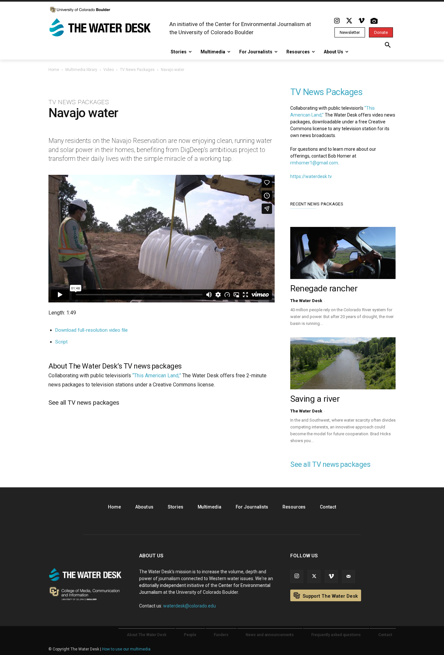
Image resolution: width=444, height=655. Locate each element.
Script (61, 342)
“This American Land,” (156, 375)
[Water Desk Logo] (101, 28)
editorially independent (162, 585)
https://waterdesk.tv (311, 176)
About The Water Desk (146, 635)
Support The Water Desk (329, 596)
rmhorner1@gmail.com (314, 162)
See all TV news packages (83, 402)
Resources (294, 506)
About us (144, 506)
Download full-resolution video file (91, 330)
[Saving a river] (343, 363)
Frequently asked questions (335, 635)
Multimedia (209, 506)
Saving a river (315, 399)
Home (53, 69)
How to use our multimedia (126, 649)
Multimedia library (81, 69)
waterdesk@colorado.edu (189, 605)
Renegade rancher (324, 288)
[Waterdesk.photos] (374, 21)
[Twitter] (349, 21)
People (190, 635)
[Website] (348, 576)
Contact (328, 506)
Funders (221, 635)
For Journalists (252, 506)
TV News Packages (137, 69)
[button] (388, 45)
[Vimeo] (361, 21)
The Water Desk (306, 300)
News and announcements (270, 635)
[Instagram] (337, 21)
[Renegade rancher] (343, 253)
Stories (175, 506)
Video (108, 69)
